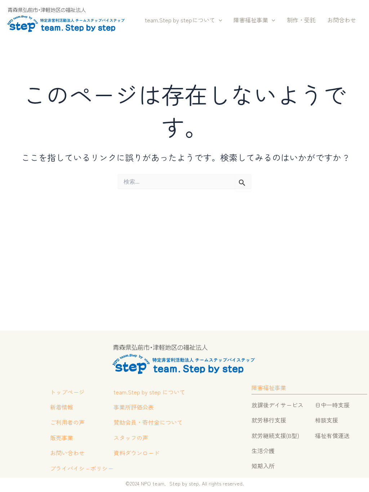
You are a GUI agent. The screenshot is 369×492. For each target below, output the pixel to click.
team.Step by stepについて (180, 19)
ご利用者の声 (67, 422)
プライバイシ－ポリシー (82, 468)
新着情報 (61, 407)
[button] (218, 20)
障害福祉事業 (251, 19)
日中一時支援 (332, 405)
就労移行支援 (269, 420)
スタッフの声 (131, 437)
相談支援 (326, 420)
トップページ (67, 392)
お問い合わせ (67, 452)
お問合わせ (341, 19)
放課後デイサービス (277, 405)
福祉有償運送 (332, 435)
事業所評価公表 (134, 407)
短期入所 (263, 465)
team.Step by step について (149, 392)
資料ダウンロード (137, 452)
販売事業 (61, 437)
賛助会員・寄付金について (148, 422)
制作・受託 (301, 19)
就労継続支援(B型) (275, 435)
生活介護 (263, 450)
